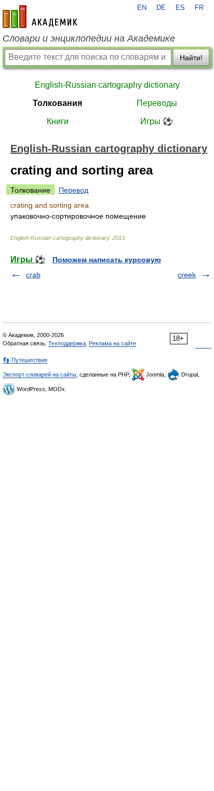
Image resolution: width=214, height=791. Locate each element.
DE (161, 7)
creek (187, 275)
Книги (58, 121)
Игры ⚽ (156, 121)
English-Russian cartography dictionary (107, 85)
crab (33, 275)
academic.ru (40, 16)
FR (199, 7)
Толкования (57, 103)
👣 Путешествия (25, 360)
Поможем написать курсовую (106, 260)
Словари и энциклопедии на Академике (89, 38)
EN (141, 7)
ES (180, 7)
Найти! (191, 57)
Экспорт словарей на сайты (39, 374)
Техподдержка (67, 343)
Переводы (157, 103)
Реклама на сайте (112, 343)
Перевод (73, 190)
